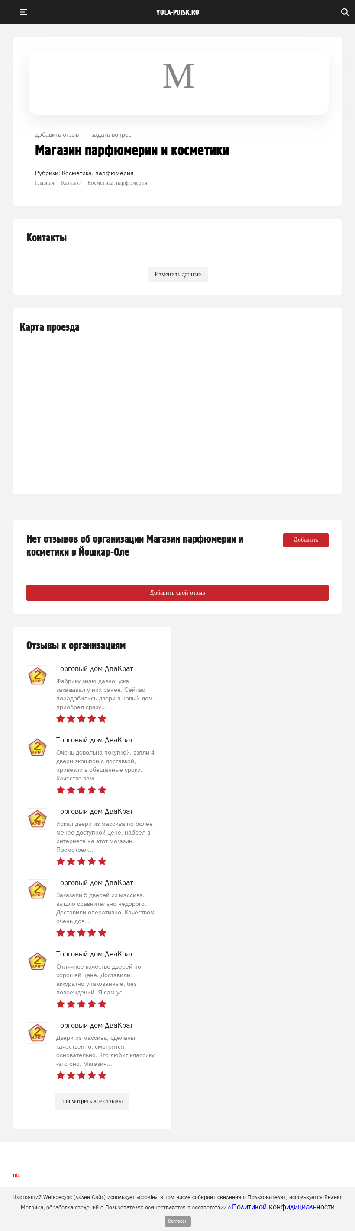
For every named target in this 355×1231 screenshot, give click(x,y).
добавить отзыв (57, 134)
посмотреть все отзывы (92, 1101)
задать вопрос (111, 134)
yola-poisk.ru (177, 12)
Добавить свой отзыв (177, 592)
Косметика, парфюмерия (98, 172)
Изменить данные (178, 274)
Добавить (306, 540)
